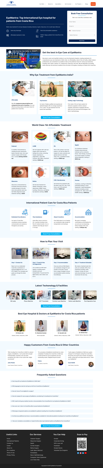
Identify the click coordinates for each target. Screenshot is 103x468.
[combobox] (70, 30)
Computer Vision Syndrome (38, 457)
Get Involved (68, 4)
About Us (50, 4)
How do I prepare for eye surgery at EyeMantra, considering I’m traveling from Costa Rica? (35, 396)
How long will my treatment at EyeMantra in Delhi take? (26, 381)
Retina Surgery (34, 448)
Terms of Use (10, 452)
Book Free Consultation (51, 117)
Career (9, 445)
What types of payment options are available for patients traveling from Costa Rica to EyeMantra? (37, 411)
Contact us (10, 443)
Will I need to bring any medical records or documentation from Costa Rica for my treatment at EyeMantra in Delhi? (41, 401)
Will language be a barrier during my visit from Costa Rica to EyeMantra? (30, 386)
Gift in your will (58, 443)
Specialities (58, 4)
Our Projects (78, 4)
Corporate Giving (59, 441)
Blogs (86, 4)
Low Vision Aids (35, 459)
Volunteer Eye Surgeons (61, 450)
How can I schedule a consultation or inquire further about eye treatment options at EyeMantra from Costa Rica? (41, 421)
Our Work (41, 4)
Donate (56, 438)
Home (8, 438)
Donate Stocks (58, 448)
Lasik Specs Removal (36, 450)
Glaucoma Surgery (35, 441)
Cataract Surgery (35, 438)
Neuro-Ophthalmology (36, 455)
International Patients (13, 441)
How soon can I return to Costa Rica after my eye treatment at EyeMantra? (31, 406)
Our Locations (11, 450)
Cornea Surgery (34, 445)
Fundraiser (57, 445)
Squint (32, 443)
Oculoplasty (33, 452)
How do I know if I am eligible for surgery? (23, 391)
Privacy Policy (11, 455)
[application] (44, 4)
